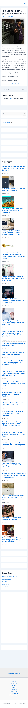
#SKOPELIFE (14, 689)
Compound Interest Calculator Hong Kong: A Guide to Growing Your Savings (13, 278)
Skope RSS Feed (6, 582)
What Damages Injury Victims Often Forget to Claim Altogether (13, 443)
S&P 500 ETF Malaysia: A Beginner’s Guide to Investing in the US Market (13, 300)
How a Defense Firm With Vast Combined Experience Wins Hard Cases (13, 383)
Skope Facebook (6, 579)
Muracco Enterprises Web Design (10, 576)
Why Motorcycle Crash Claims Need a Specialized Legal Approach (12, 413)
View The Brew (6, 587)
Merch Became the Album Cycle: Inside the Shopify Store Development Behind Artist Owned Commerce (13, 334)
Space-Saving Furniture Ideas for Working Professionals (13, 189)
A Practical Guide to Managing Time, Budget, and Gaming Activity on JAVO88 (12, 539)
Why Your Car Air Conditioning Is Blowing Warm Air (13, 344)
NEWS (14, 685)
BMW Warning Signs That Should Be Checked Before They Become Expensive (13, 168)
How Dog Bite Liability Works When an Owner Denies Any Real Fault (13, 434)
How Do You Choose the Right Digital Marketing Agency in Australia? (12, 362)
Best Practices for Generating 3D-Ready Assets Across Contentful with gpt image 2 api (14, 373)
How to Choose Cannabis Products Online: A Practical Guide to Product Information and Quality (13, 255)
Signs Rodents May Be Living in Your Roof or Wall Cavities (13, 353)
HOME (14, 682)
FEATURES (14, 684)
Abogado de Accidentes (14, 673)
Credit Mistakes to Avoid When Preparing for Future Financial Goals (13, 497)
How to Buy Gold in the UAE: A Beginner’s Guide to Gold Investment (12, 210)
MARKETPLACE (14, 691)
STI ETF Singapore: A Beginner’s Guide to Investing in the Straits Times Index (13, 322)
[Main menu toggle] (24, 3)
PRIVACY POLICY (14, 695)
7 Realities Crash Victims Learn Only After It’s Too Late (12, 403)
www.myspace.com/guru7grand (10, 84)
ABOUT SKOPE (14, 693)
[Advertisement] (14, 617)
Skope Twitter (5, 584)
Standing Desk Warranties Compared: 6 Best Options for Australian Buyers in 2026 (12, 232)
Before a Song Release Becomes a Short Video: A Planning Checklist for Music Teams (14, 475)
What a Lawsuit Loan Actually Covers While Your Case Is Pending (12, 394)
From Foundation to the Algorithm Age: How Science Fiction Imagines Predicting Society (13, 423)
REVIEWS (14, 687)
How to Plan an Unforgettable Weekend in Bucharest (12, 518)
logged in (11, 98)
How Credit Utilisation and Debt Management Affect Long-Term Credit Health (13, 465)
